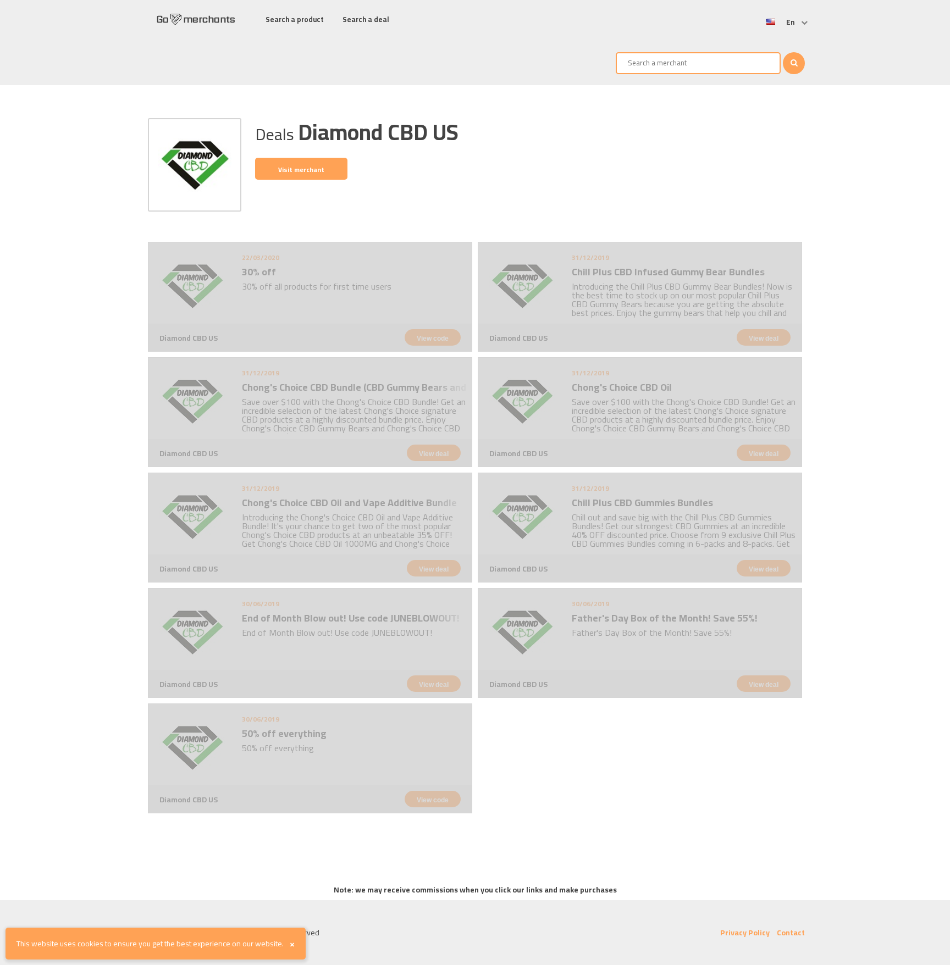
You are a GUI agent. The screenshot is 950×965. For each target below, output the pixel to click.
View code (433, 338)
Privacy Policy (745, 932)
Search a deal (366, 19)
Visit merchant (301, 169)
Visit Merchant (175, 249)
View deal (763, 338)
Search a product (295, 19)
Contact (791, 932)
